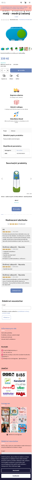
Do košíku (22, 70)
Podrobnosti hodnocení (25, 20)
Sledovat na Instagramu (15, 434)
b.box (16, 17)
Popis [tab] (5, 131)
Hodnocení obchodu (16, 220)
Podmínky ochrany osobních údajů (10, 335)
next (31, 178)
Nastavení (16, 470)
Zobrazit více (16, 291)
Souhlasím (16, 476)
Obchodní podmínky (6, 333)
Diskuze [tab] (13, 131)
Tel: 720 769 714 (7, 352)
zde (19, 466)
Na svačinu (19, 150)
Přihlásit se (6, 317)
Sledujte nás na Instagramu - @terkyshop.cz (15, 358)
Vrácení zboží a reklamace (8, 339)
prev (2, 178)
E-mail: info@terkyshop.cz (10, 350)
